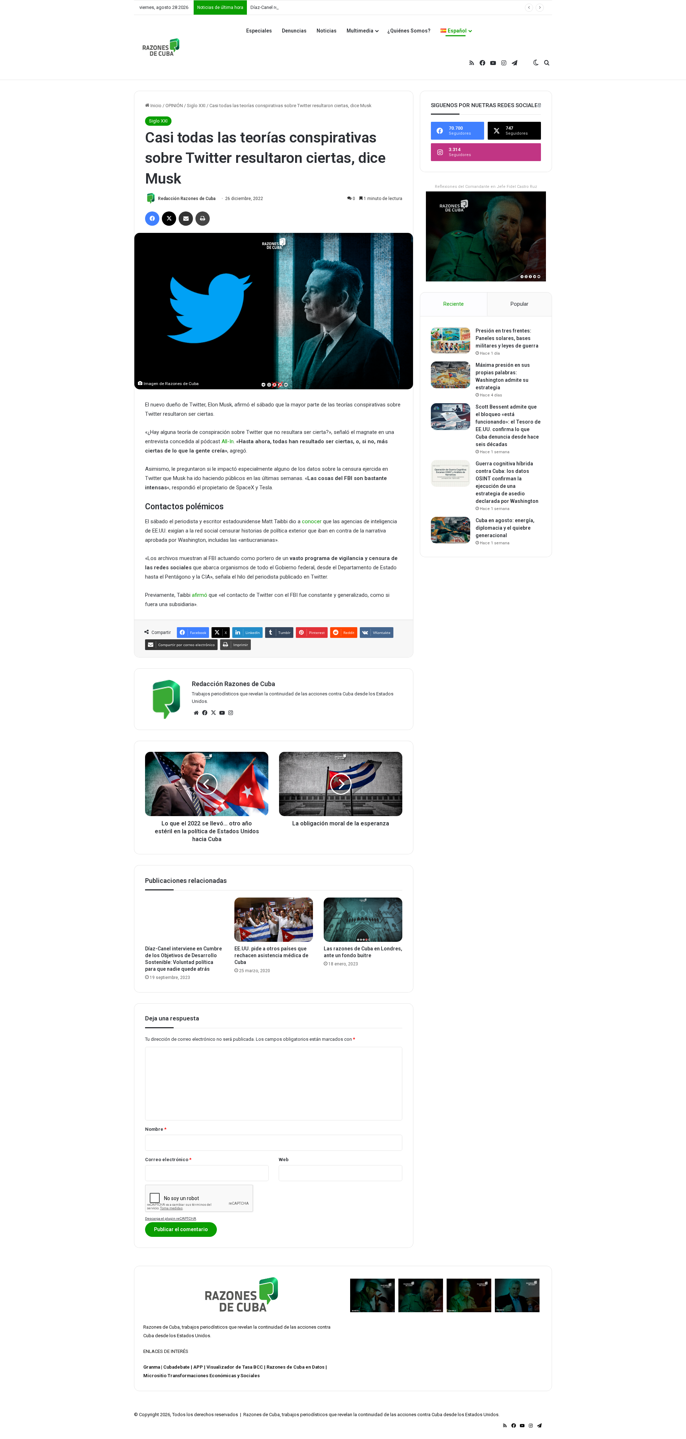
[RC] (161, 47)
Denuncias (294, 31)
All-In (228, 441)
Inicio (155, 105)
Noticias (327, 31)
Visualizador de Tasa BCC (235, 1367)
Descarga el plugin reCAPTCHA (170, 1218)
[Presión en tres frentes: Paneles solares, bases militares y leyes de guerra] (450, 340)
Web (284, 1159)
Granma (151, 1367)
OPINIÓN (174, 105)
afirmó (199, 595)
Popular (519, 304)
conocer (312, 521)
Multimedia (360, 31)
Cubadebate (176, 1367)
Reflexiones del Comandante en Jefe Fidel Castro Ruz (486, 186)
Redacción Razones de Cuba (186, 198)
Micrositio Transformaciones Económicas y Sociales (201, 1375)
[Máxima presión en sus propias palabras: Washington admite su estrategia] (450, 374)
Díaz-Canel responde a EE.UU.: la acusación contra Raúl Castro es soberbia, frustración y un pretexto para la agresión (370, 7)
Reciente (453, 304)
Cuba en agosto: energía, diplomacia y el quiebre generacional (505, 528)
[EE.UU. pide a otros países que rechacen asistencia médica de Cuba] (273, 920)
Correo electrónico (168, 1159)
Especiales (259, 31)
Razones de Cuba (161, 1327)
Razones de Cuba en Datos (295, 1367)
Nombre (155, 1129)
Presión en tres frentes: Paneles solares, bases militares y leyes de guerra (507, 338)
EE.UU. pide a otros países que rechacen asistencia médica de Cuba (271, 955)
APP (198, 1367)
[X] (213, 713)
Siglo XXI (196, 105)
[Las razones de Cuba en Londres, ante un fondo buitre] (363, 920)
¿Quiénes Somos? (409, 31)
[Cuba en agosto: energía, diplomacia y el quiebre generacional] (450, 530)
